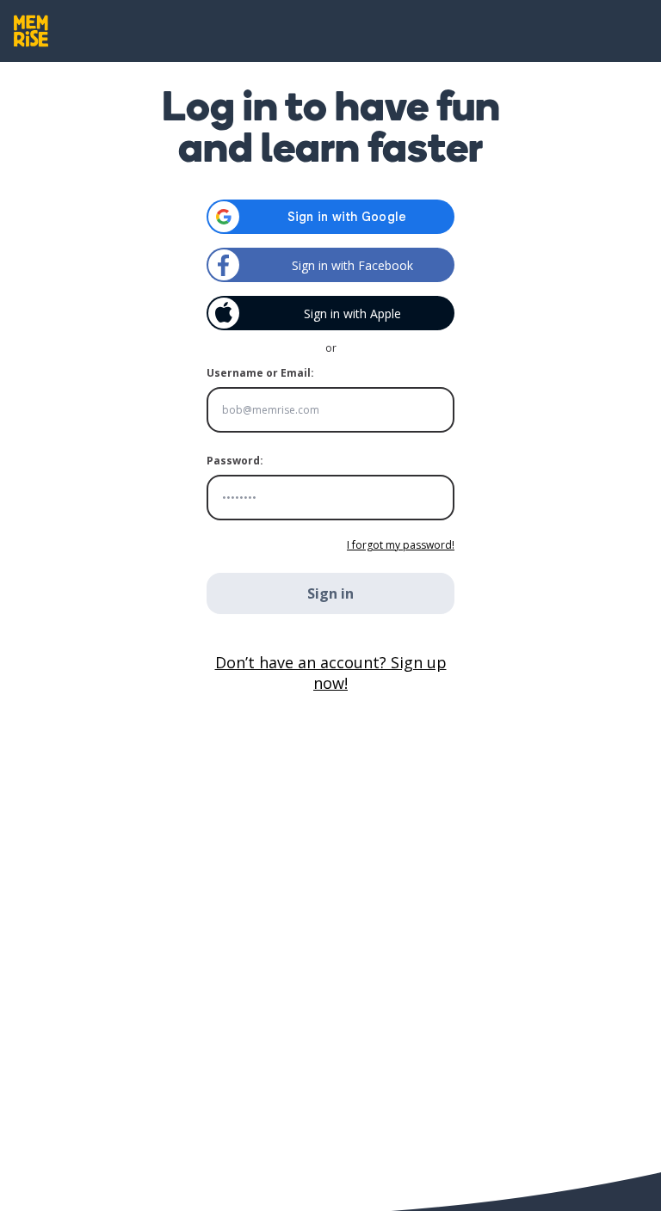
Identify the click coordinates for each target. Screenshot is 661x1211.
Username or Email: (260, 373)
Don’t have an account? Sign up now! (331, 672)
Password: (235, 460)
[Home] (31, 31)
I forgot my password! (400, 545)
